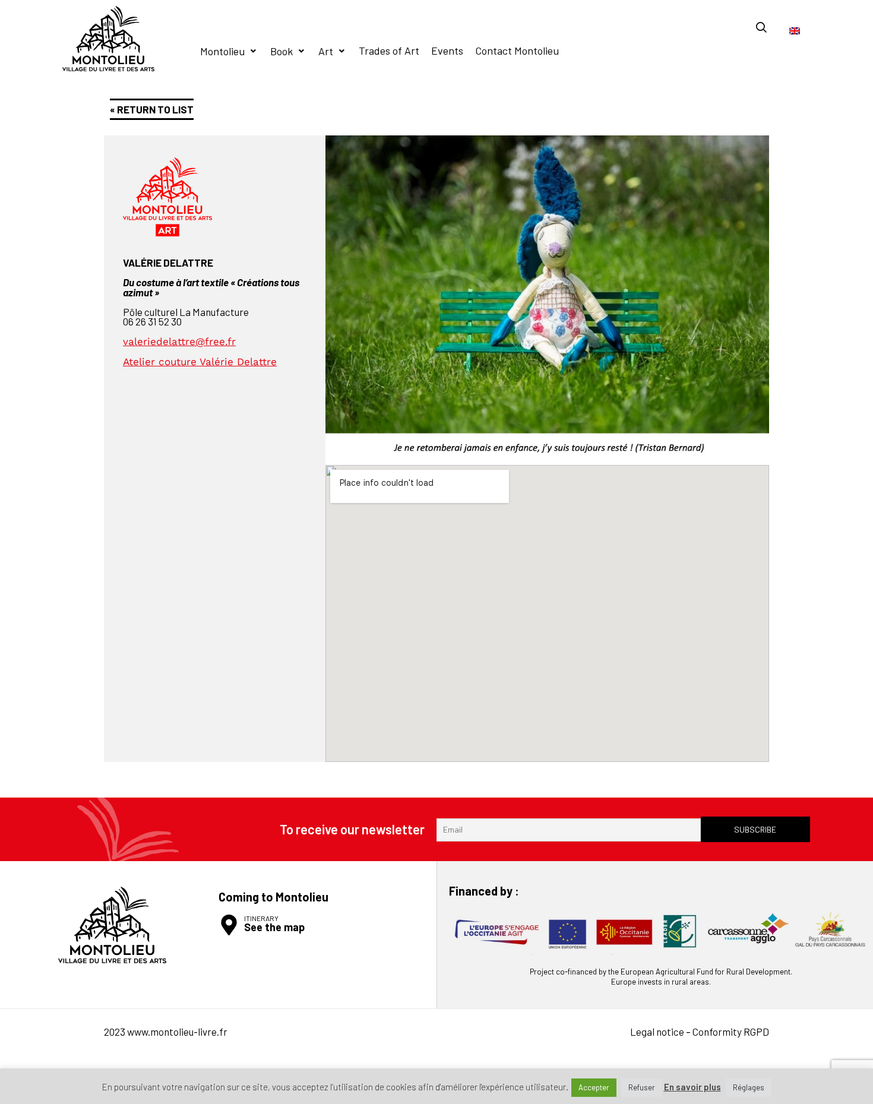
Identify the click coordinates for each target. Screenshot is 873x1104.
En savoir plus (692, 1087)
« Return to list (152, 109)
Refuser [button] (641, 1087)
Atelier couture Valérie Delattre (200, 362)
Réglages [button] (748, 1087)
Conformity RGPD (730, 1031)
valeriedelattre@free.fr (179, 341)
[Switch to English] (794, 30)
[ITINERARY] (229, 925)
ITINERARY (261, 918)
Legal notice (657, 1031)
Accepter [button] (593, 1087)
